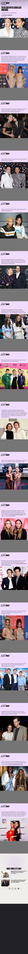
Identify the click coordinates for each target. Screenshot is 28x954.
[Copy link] (15, 889)
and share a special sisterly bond (15, 764)
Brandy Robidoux (7, 15)
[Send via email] (18, 889)
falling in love (8, 564)
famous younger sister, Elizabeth (16, 514)
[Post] (12, 889)
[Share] (9, 889)
